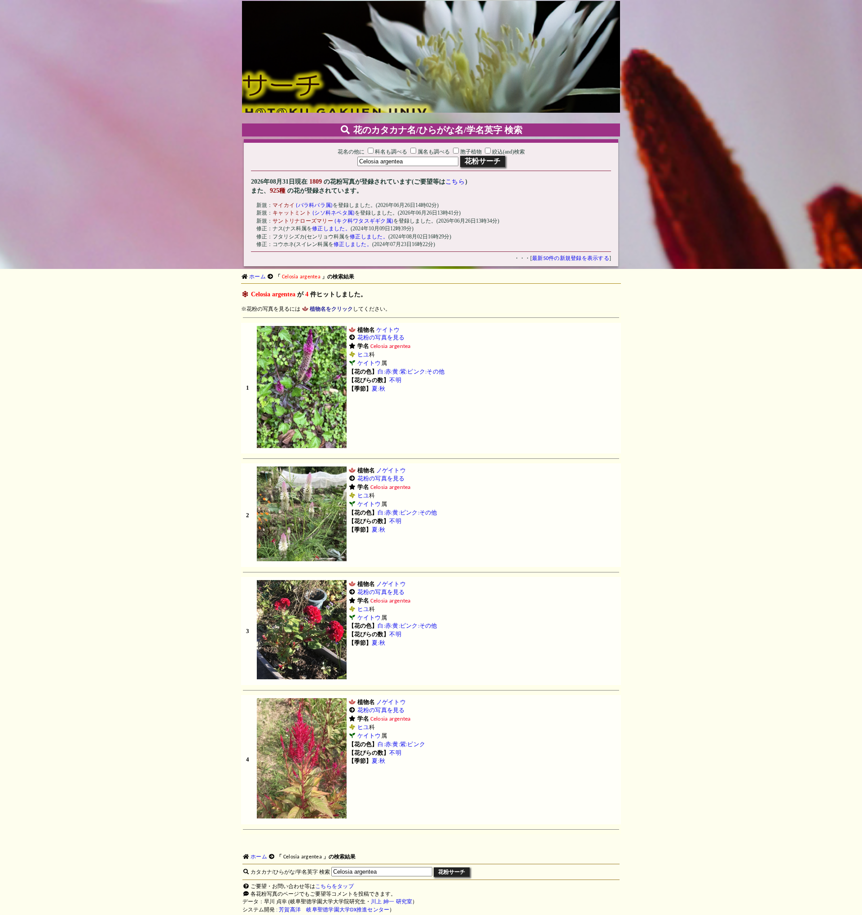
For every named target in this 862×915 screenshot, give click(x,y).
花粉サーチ (483, 161)
